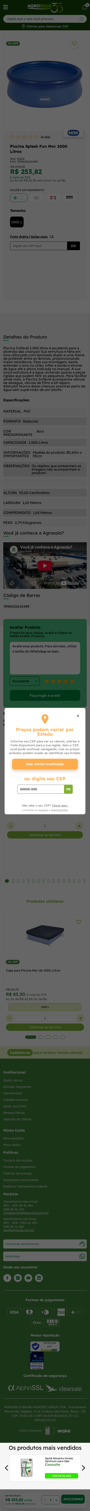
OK (68, 789)
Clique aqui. (60, 805)
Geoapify (43, 810)
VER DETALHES (61, 1475)
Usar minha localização (45, 764)
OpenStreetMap (59, 810)
